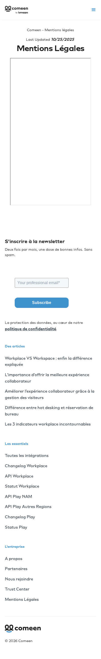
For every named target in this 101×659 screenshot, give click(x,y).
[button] (93, 9)
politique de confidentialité (30, 329)
